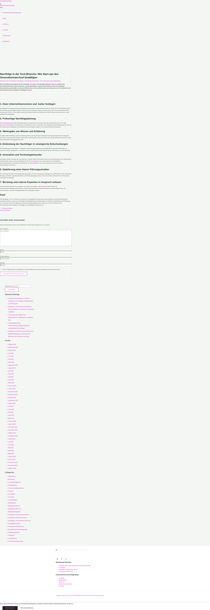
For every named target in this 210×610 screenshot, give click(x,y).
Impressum (6, 41)
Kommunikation (12, 500)
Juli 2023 (11, 371)
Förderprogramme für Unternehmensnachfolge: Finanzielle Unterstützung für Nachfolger (19, 325)
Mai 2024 (11, 359)
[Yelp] (61, 559)
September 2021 (13, 436)
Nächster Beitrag (5, 210)
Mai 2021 (11, 447)
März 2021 (11, 453)
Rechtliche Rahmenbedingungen (17, 529)
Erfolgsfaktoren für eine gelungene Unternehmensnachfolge (75, 565)
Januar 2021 (12, 459)
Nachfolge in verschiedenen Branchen (28, 81)
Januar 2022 (12, 424)
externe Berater (42, 186)
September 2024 (13, 347)
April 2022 (11, 415)
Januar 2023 (12, 388)
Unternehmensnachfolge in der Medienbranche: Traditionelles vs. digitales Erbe (20, 317)
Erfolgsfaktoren (12, 485)
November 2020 (13, 465)
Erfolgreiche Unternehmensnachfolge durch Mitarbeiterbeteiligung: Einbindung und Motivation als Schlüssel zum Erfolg (21, 334)
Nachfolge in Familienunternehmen (18, 514)
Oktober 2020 (12, 468)
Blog (4, 18)
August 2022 (12, 403)
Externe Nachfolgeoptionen (16, 488)
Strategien (11, 535)
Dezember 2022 (13, 391)
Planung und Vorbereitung (15, 526)
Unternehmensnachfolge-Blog (12, 12)
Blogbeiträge (63, 580)
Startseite (62, 578)
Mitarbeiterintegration (14, 511)
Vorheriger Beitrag (6, 208)
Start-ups (54, 84)
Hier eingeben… (5, 229)
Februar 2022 (12, 421)
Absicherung (12, 476)
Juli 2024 (11, 353)
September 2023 (13, 365)
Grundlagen (11, 494)
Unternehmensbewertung (15, 541)
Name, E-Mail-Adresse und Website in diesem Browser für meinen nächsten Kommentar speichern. (31, 269)
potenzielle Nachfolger (6, 125)
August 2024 (12, 350)
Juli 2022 (11, 406)
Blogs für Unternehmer (65, 584)
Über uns (6, 24)
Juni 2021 (11, 444)
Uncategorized (12, 538)
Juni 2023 (11, 374)
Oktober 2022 (12, 397)
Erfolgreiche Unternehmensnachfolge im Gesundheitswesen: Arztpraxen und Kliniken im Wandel (21, 309)
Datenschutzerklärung (27, 608)
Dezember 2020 (13, 462)
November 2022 (13, 394)
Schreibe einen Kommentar (8, 81)
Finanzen (11, 491)
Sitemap (61, 586)
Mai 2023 (11, 377)
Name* (2, 250)
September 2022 (13, 400)
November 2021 (13, 430)
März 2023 (11, 382)
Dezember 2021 (13, 427)
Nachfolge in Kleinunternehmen (17, 517)
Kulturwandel (12, 503)
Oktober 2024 (12, 344)
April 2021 (11, 450)
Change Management (14, 482)
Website (2, 263)
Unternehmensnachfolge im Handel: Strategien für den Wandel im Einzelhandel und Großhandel (20, 301)
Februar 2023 (12, 385)
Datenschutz (7, 35)
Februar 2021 (12, 456)
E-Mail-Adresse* (5, 256)
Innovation (33, 84)
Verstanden (10, 608)
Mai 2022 (11, 412)
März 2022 (11, 418)
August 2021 (12, 439)
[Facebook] (57, 559)
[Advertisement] (105, 59)
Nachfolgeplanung (7, 123)
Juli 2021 (11, 442)
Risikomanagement (14, 532)
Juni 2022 (11, 409)
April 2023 (11, 380)
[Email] (66, 559)
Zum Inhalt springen (6, 1)
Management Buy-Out (14, 508)
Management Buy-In (14, 506)
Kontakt (5, 30)
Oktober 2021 (12, 433)
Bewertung (11, 479)
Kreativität (33, 161)
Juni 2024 (11, 356)
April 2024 (11, 362)
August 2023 (12, 368)
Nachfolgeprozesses (14, 523)
